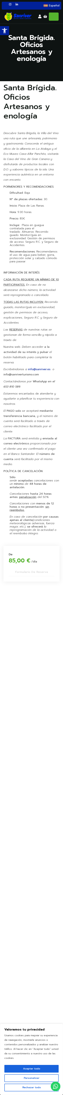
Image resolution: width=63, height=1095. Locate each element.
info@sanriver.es (39, 369)
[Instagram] (11, 6)
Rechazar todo (31, 1087)
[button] (4, 30)
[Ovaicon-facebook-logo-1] (5, 6)
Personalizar (31, 1078)
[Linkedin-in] (18, 6)
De (10, 554)
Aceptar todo (31, 1068)
